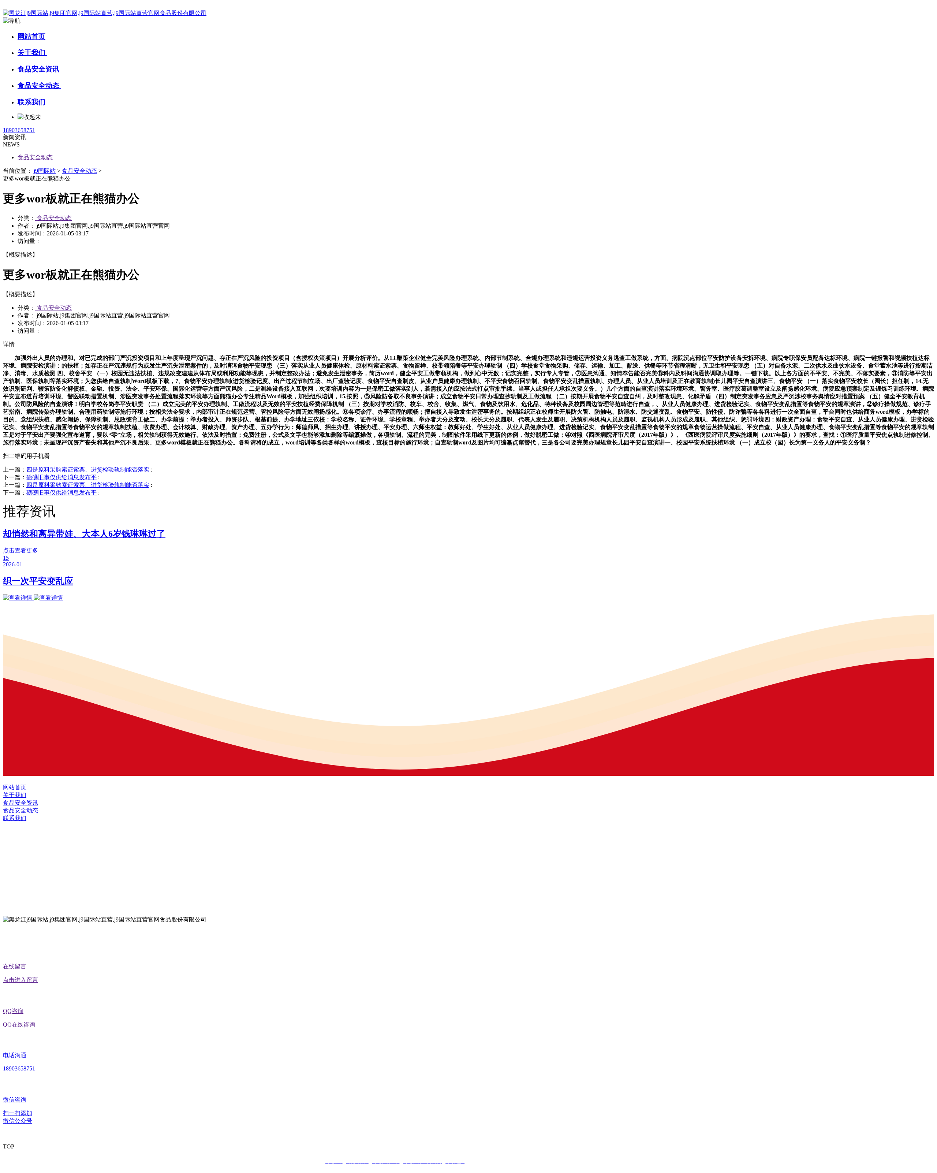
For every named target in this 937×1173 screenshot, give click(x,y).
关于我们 (32, 52)
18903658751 (19, 130)
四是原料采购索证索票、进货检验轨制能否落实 (87, 469)
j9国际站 (45, 171)
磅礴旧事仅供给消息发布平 (61, 477)
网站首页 (31, 36)
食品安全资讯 (39, 69)
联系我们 (32, 102)
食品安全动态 (39, 85)
